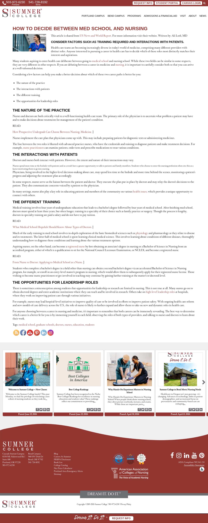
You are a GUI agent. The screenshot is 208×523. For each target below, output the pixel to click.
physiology (142, 233)
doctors (59, 325)
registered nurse (76, 246)
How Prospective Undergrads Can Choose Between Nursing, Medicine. (52, 132)
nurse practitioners (33, 148)
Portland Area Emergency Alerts (68, 471)
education (78, 325)
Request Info (143, 3)
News (202, 16)
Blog (56, 453)
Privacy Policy (125, 504)
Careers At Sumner (62, 456)
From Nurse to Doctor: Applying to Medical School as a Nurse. (48, 262)
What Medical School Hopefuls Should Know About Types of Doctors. (52, 227)
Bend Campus (116, 16)
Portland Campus (93, 16)
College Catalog (61, 465)
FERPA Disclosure (62, 459)
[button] (4, 383)
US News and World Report (95, 36)
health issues (140, 192)
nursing (119, 65)
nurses (68, 325)
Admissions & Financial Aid (160, 16)
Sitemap (57, 474)
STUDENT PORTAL (167, 3)
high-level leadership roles (160, 292)
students (89, 325)
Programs (134, 16)
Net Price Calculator (63, 468)
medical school (100, 61)
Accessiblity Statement (194, 465)
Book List (58, 462)
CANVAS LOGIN (191, 3)
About (193, 16)
